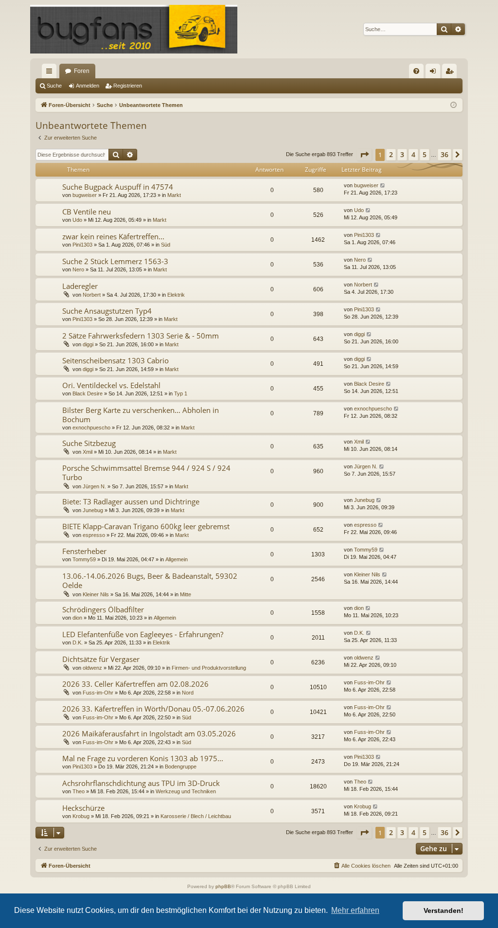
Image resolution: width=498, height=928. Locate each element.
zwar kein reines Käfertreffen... (113, 236)
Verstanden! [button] (443, 910)
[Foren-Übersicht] (133, 29)
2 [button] (391, 154)
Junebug (93, 510)
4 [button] (413, 154)
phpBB (223, 886)
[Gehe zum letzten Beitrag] (383, 185)
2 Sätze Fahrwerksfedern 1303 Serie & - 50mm (140, 335)
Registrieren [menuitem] (451, 73)
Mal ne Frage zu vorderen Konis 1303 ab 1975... (142, 758)
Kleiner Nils (96, 594)
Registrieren (127, 86)
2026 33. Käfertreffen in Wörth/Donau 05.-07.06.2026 (153, 709)
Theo (78, 791)
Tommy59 (84, 559)
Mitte (185, 594)
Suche (54, 86)
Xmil (87, 452)
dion (77, 618)
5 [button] (425, 154)
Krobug (80, 816)
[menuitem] (416, 71)
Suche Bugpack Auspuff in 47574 (117, 187)
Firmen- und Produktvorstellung (209, 668)
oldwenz (92, 668)
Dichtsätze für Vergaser (101, 659)
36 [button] (444, 154)
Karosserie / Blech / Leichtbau (195, 816)
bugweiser (84, 195)
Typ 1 (180, 393)
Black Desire (87, 393)
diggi (88, 344)
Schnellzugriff (51, 73)
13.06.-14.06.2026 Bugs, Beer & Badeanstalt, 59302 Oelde (149, 580)
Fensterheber (84, 551)
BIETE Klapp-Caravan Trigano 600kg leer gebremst (146, 526)
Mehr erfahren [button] (355, 910)
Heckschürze (83, 808)
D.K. (77, 642)
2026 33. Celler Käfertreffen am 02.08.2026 (135, 684)
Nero (78, 269)
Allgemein (176, 559)
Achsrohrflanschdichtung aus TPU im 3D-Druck (141, 783)
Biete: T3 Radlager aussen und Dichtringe (130, 501)
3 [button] (402, 154)
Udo (77, 220)
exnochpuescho (91, 427)
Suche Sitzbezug (89, 443)
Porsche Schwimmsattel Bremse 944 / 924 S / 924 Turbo (146, 472)
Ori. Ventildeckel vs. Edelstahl (111, 385)
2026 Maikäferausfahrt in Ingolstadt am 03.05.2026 (149, 733)
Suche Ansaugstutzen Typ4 (107, 311)
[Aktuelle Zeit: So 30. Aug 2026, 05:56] (453, 105)
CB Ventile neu (86, 211)
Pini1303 (82, 245)
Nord (188, 693)
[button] (364, 155)
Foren (81, 71)
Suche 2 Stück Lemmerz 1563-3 (115, 261)
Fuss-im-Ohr (98, 693)
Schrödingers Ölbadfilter (103, 609)
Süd (165, 245)
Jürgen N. (94, 486)
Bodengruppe (180, 766)
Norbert (92, 295)
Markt (174, 195)
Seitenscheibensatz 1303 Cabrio (115, 360)
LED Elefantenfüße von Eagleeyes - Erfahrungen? (142, 634)
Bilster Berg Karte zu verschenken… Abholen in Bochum (140, 414)
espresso (94, 535)
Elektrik (176, 295)
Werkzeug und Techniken (186, 791)
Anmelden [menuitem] (434, 73)
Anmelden (87, 86)
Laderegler (80, 286)
